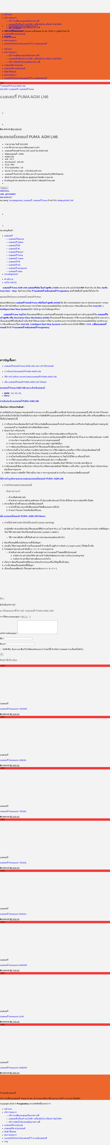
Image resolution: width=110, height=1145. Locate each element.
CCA (78, 288)
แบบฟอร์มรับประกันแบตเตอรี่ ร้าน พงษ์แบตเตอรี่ (25, 44)
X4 (12, 393)
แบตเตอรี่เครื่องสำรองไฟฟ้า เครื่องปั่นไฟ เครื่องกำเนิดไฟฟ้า (35, 24)
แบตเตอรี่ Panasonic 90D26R (13, 965)
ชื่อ (2, 638)
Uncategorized (16, 200)
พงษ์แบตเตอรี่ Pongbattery (56, 291)
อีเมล (3, 644)
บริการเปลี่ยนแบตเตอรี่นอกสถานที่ (24, 21)
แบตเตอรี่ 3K (14, 249)
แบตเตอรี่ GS (14, 265)
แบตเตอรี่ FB (14, 262)
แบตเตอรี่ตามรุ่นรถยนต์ (14, 34)
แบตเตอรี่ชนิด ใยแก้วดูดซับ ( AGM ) (43, 288)
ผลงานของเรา (10, 40)
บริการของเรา (10, 18)
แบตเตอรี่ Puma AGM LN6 (13, 288)
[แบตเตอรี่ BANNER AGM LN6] (9, 113)
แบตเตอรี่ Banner (16, 239)
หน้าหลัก (4, 89)
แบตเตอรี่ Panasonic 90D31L (13, 914)
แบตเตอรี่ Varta (15, 271)
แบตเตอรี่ (14, 89)
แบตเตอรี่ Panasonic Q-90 (12, 1016)
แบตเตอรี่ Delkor (16, 242)
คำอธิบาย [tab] (8, 279)
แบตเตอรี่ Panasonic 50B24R (13, 1068)
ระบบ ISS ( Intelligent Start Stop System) (40, 324)
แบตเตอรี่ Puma (26, 89)
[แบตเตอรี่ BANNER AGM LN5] (9, 124)
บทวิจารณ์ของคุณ (9, 633)
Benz (6, 395)
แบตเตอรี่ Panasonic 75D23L (13, 863)
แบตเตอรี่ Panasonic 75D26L (13, 811)
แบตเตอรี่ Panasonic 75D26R (13, 709)
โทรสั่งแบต (4, 188)
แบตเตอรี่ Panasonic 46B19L (13, 760)
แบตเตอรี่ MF (14, 245)
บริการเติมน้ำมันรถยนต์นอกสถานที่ (24, 27)
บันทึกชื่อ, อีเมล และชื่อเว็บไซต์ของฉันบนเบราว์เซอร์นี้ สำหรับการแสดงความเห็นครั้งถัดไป (43, 649)
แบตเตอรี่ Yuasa (16, 258)
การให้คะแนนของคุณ (10, 617)
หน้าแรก (8, 14)
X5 (16, 393)
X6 (19, 393)
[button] (6, 1141)
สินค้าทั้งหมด (10, 37)
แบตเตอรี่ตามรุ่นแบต (13, 31)
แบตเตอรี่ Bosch (16, 252)
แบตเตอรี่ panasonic (18, 268)
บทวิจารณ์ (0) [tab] (10, 282)
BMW (6, 393)
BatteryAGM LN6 (65, 200)
